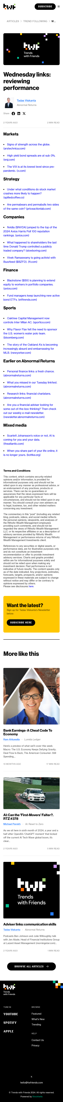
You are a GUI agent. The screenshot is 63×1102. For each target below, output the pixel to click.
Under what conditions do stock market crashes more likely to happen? (29, 193)
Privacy (35, 1045)
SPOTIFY (10, 1022)
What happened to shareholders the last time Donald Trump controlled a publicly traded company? (30, 246)
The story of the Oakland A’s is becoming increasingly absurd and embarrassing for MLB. (30, 348)
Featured (36, 1013)
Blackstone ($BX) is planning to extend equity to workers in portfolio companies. (29, 284)
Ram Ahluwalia (11, 739)
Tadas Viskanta (26, 100)
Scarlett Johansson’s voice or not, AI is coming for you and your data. (29, 439)
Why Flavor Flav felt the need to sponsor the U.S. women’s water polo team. (30, 333)
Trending (36, 1024)
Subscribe (45, 6)
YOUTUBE (10, 1014)
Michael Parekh (12, 824)
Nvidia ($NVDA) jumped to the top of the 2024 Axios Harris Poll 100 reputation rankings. (30, 231)
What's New (38, 1019)
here (31, 586)
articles (13, 21)
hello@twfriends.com (31, 1082)
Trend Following (35, 21)
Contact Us (38, 1040)
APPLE (8, 1031)
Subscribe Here (21, 622)
